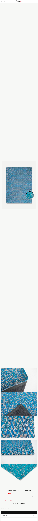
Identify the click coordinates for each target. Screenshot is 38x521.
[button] (2, 1)
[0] (36, 1)
